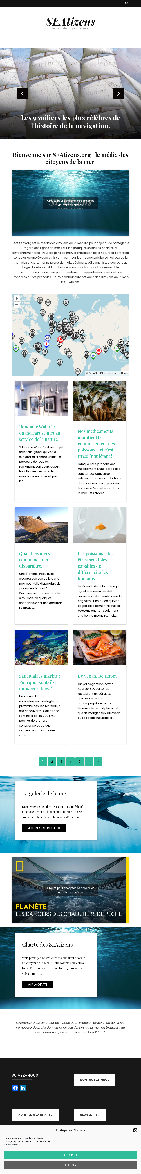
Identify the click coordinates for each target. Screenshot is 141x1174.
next (118, 93)
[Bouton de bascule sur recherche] (126, 3)
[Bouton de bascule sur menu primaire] (70, 44)
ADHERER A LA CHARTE (35, 1115)
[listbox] (70, 93)
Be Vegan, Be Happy (98, 676)
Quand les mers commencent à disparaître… (34, 559)
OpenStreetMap (97, 373)
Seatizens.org (21, 243)
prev (22, 93)
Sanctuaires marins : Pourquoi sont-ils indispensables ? (39, 682)
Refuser (70, 1165)
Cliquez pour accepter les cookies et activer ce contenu (70, 203)
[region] (70, 814)
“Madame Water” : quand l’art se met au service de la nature (39, 433)
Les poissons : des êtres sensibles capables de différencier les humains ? (95, 565)
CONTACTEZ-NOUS (94, 1080)
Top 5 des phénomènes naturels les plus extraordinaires (70, 121)
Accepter (71, 1155)
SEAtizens (70, 21)
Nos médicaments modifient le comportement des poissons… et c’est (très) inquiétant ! (96, 443)
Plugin (124, 373)
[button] (135, 1130)
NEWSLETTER (90, 1115)
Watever (85, 1023)
